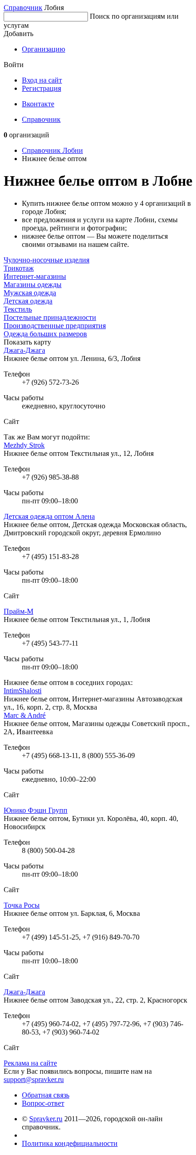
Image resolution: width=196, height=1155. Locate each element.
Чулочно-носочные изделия (46, 260)
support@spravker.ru (34, 1079)
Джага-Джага (24, 350)
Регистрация (41, 88)
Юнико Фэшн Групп (35, 810)
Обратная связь (45, 1095)
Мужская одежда (30, 293)
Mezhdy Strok (24, 445)
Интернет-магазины (35, 276)
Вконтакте (38, 104)
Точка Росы (22, 905)
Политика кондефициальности (70, 1143)
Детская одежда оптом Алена (49, 516)
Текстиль (18, 309)
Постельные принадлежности (50, 317)
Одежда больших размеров (45, 334)
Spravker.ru (45, 1119)
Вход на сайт (42, 80)
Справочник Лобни (52, 150)
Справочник (23, 7)
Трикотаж (19, 268)
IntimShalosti (22, 691)
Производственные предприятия (55, 325)
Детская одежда (28, 301)
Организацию (43, 49)
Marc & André (25, 715)
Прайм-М (18, 611)
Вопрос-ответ (43, 1103)
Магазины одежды (33, 284)
